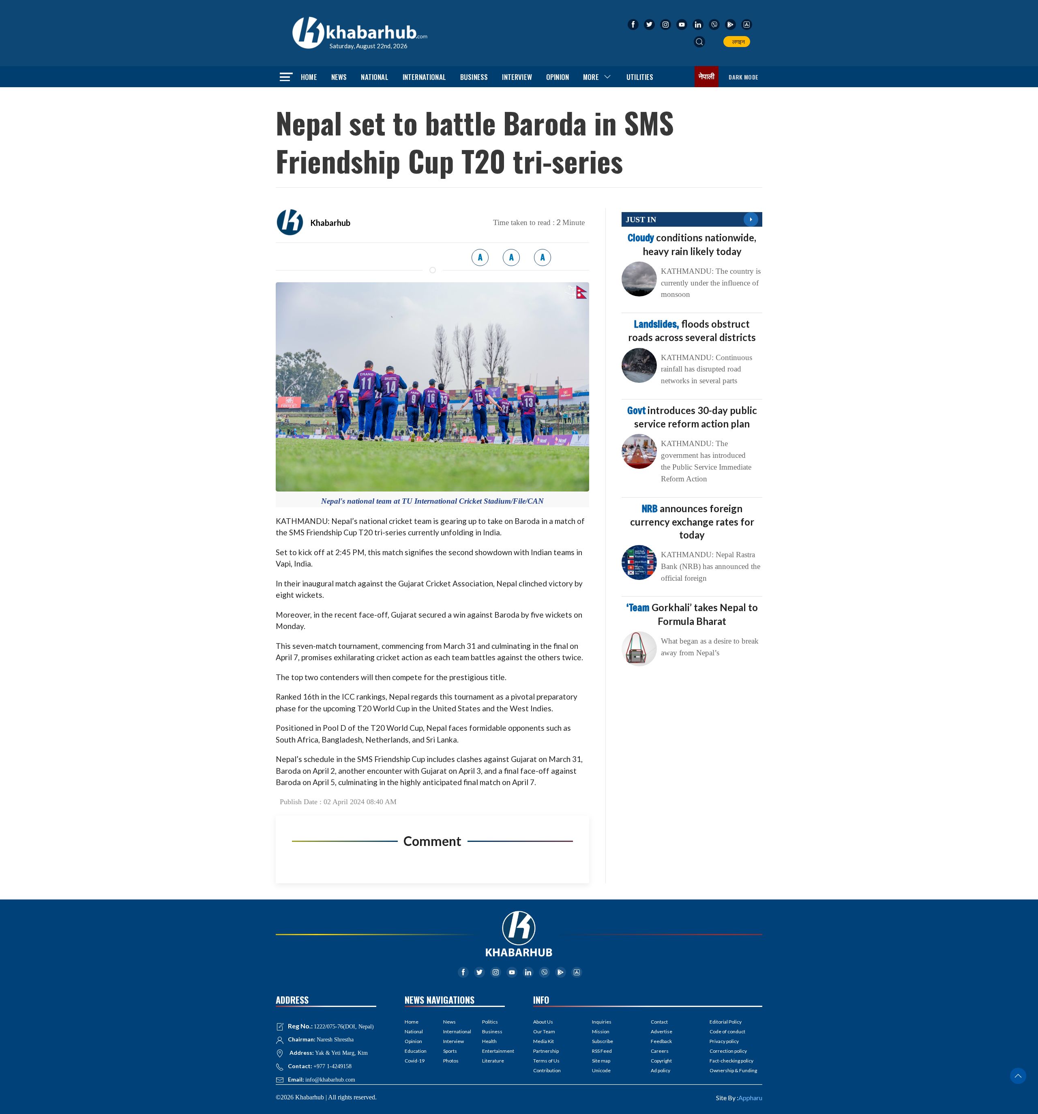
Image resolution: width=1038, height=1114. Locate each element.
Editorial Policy (726, 1022)
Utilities (640, 77)
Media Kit (543, 1041)
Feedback (661, 1041)
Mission (600, 1031)
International (424, 77)
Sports (450, 1051)
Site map (601, 1061)
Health (489, 1041)
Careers (660, 1051)
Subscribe (602, 1041)
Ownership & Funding (733, 1070)
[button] (699, 41)
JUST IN (641, 219)
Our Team (544, 1031)
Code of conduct (727, 1031)
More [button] (591, 77)
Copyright (661, 1061)
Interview (517, 77)
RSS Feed (602, 1051)
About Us (543, 1022)
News (339, 77)
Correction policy (728, 1051)
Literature (493, 1061)
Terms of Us (546, 1061)
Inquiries (601, 1022)
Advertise (661, 1031)
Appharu (750, 1097)
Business (474, 77)
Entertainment (493, 1051)
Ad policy (660, 1070)
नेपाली (707, 77)
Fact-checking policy (731, 1061)
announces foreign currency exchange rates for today (692, 521)
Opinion (557, 77)
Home (309, 77)
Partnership (546, 1051)
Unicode (601, 1070)
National (374, 77)
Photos (451, 1061)
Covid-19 (415, 1061)
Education (416, 1051)
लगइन (737, 41)
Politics (490, 1022)
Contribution (547, 1070)
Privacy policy (724, 1041)
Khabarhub (330, 223)
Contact (659, 1022)
